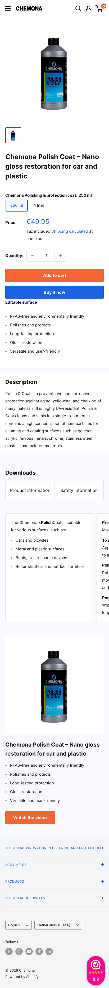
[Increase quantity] (60, 255)
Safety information (79, 490)
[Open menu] (8, 8)
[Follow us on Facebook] (9, 951)
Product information (30, 490)
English (14, 925)
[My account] (88, 8)
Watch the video (30, 817)
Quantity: (14, 255)
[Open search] (78, 8)
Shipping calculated (69, 231)
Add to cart (54, 275)
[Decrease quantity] (32, 255)
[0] (99, 8)
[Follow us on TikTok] (39, 951)
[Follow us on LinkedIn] (49, 951)
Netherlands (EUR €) (53, 925)
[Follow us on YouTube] (29, 951)
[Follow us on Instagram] (19, 951)
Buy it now (54, 292)
